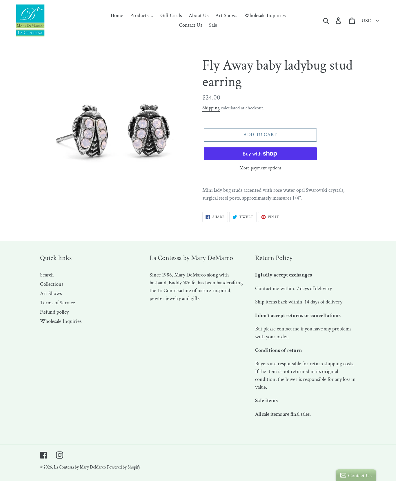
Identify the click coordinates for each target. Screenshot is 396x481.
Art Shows (51, 293)
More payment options (260, 168)
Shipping (211, 108)
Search (47, 275)
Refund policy (54, 312)
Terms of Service (57, 302)
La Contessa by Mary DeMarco (80, 467)
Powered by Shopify (123, 467)
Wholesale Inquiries (60, 321)
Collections (51, 284)
